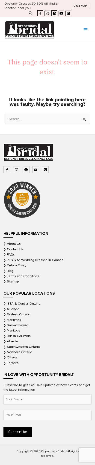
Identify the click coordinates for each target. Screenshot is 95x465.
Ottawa (12, 357)
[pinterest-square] (46, 169)
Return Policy (16, 265)
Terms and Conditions (23, 276)
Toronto (13, 363)
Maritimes (14, 320)
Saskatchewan (18, 325)
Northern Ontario (19, 352)
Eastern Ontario (18, 314)
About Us (14, 244)
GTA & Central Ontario (24, 303)
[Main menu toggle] (85, 30)
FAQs (11, 254)
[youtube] (36, 169)
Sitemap (13, 281)
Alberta (12, 341)
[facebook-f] (7, 169)
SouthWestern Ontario (23, 347)
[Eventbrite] (54, 13)
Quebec (13, 309)
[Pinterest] (68, 13)
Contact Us (15, 249)
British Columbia (19, 336)
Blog (10, 271)
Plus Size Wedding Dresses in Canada (35, 260)
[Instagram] (47, 13)
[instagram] (17, 169)
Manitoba (14, 330)
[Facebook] (40, 13)
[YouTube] (61, 13)
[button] (81, 6)
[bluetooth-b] (27, 169)
